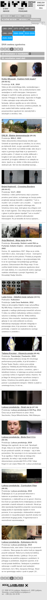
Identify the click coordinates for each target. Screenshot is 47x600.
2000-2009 (18, 33)
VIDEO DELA (7, 16)
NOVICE (6, 11)
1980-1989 (29, 28)
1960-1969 (7, 28)
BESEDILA (23, 20)
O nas (21, 9)
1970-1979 (18, 28)
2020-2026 (7, 38)
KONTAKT (41, 5)
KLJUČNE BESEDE (9, 20)
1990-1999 (7, 33)
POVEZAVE (23, 11)
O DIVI (5, 9)
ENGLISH (40, 3)
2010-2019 (29, 33)
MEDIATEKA (35, 20)
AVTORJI (18, 16)
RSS (41, 8)
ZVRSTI (27, 16)
